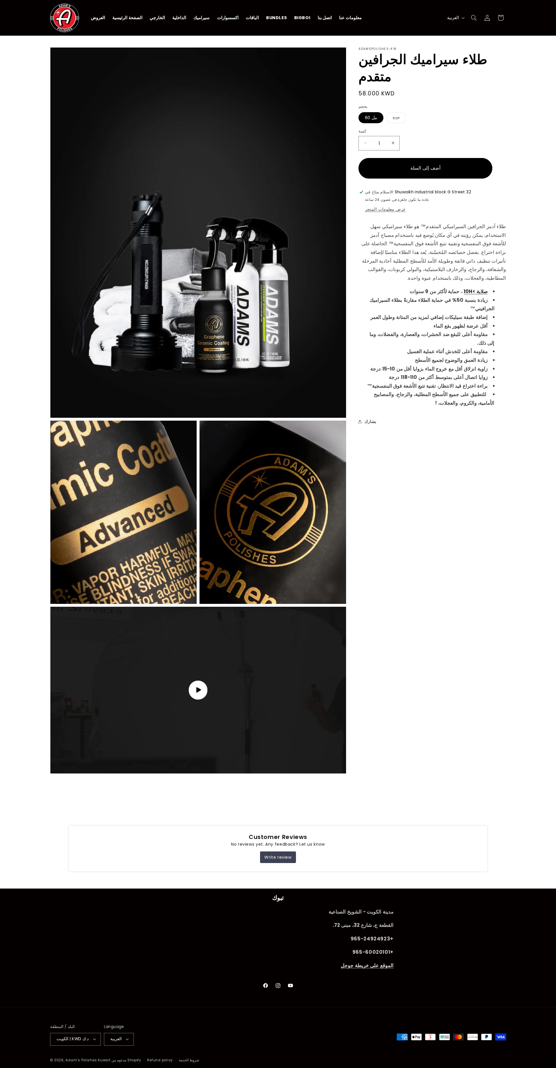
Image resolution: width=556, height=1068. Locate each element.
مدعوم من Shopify (126, 1060)
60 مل (371, 117)
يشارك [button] (370, 421)
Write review (277, 857)
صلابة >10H (475, 291)
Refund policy (160, 1060)
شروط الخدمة (189, 1060)
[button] (473, 17)
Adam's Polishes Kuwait (87, 1060)
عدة (399, 118)
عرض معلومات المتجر (385, 209)
